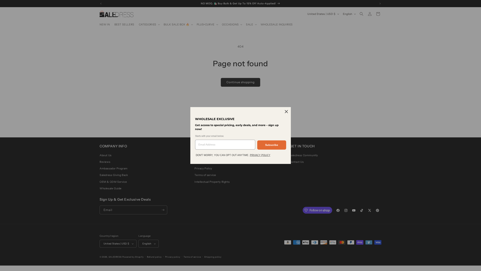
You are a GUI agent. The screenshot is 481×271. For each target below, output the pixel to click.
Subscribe (271, 144)
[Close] (286, 111)
